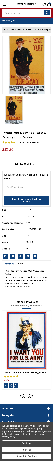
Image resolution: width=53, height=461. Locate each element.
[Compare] (11, 385)
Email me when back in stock (26, 200)
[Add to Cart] (16, 385)
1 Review (20, 264)
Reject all (27, 449)
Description (10, 264)
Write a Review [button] (33, 142)
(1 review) (21, 142)
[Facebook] (5, 256)
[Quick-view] (6, 385)
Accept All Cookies (26, 456)
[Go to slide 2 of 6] (30, 396)
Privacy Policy (8, 436)
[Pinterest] (35, 256)
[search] (47, 12)
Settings (26, 443)
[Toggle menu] (4, 4)
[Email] (12, 256)
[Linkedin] (27, 256)
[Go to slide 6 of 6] (22, 396)
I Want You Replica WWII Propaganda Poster (26, 372)
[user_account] (44, 4)
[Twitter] (20, 256)
